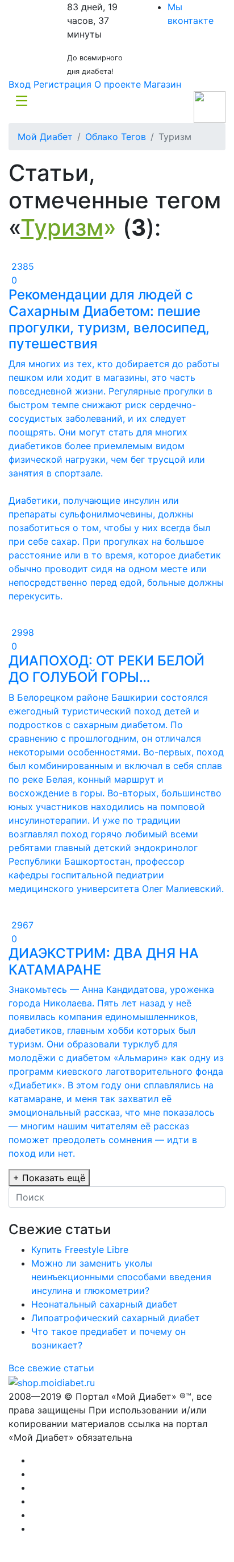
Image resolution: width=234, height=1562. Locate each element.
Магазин (162, 84)
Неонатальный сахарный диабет (104, 1304)
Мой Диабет (45, 136)
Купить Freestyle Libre (79, 1249)
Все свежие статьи (51, 1368)
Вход (20, 84)
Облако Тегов (115, 136)
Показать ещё (49, 1177)
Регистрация (62, 84)
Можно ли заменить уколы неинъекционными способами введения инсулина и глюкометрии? (121, 1276)
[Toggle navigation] (22, 100)
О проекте (117, 84)
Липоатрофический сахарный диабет (115, 1317)
